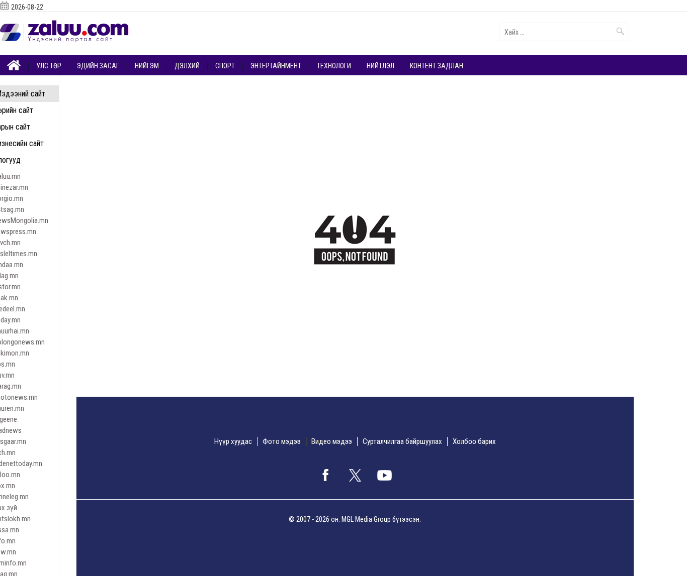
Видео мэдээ (331, 441)
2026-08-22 (27, 7)
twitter (355, 475)
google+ (385, 475)
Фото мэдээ (282, 441)
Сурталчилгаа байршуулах (402, 441)
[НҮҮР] (14, 64)
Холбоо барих (474, 441)
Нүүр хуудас (233, 441)
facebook (325, 475)
